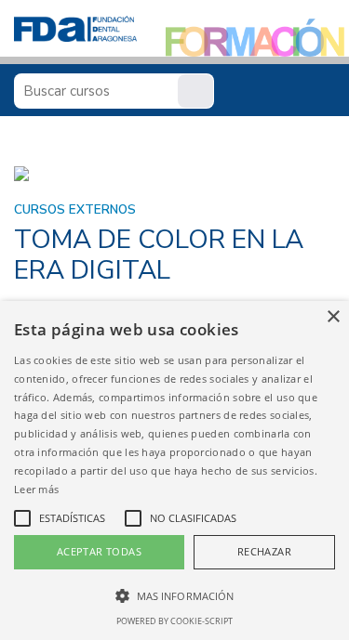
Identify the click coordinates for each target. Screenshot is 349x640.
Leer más (36, 489)
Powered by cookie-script (174, 621)
